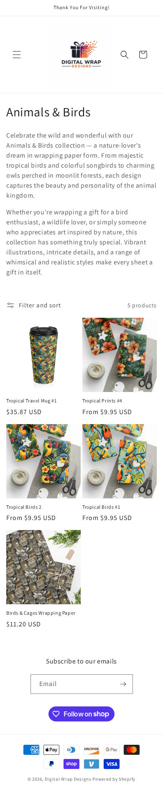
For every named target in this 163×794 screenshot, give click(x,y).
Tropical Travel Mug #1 (31, 400)
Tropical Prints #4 (102, 400)
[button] (17, 54)
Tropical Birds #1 (101, 507)
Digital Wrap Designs (68, 779)
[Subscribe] (123, 684)
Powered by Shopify (113, 779)
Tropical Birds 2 (24, 507)
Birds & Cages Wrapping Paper (41, 613)
